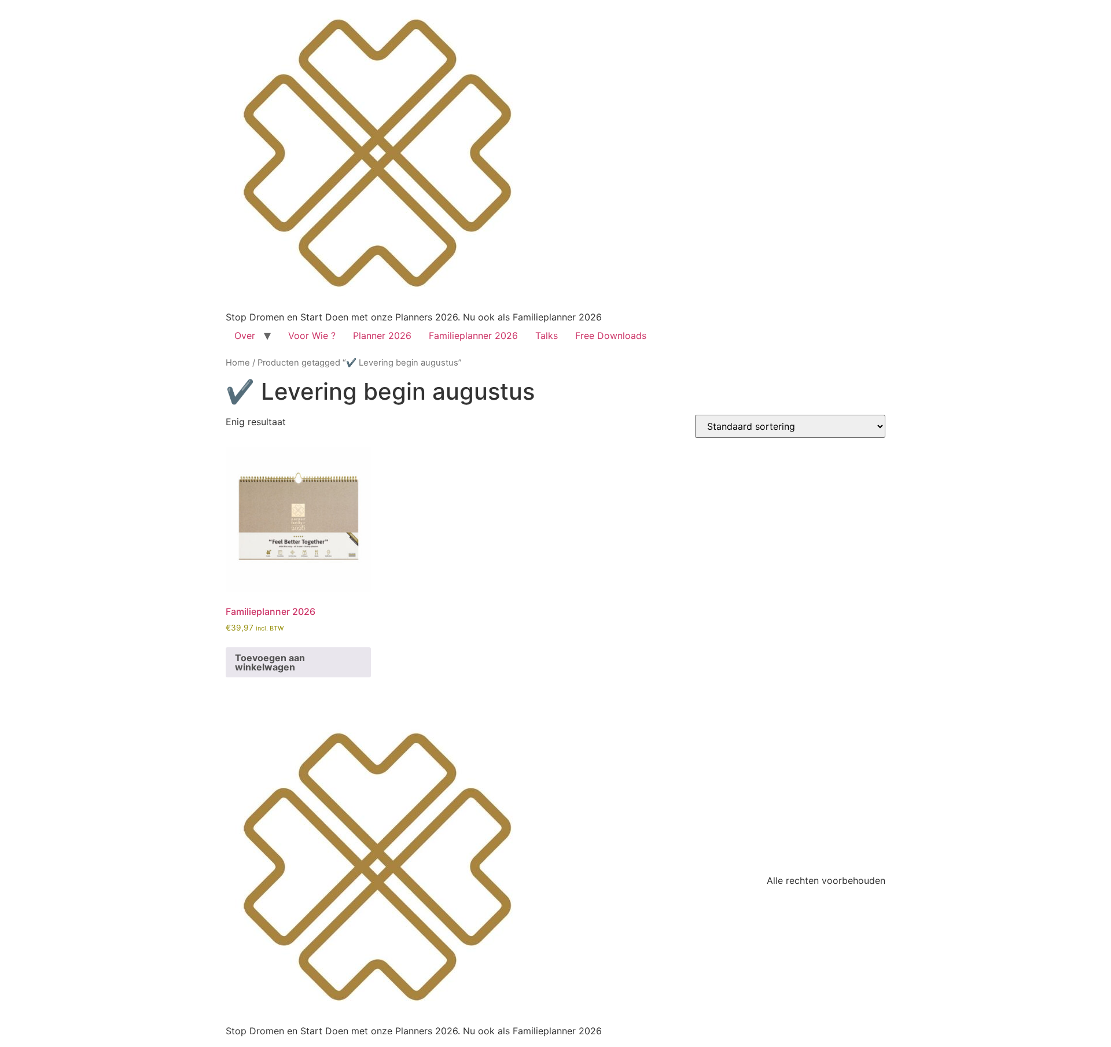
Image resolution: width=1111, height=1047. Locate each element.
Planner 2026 (382, 335)
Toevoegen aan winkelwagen (270, 662)
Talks (546, 335)
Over (244, 335)
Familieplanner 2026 (473, 335)
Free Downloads (610, 335)
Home (238, 362)
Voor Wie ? (312, 335)
